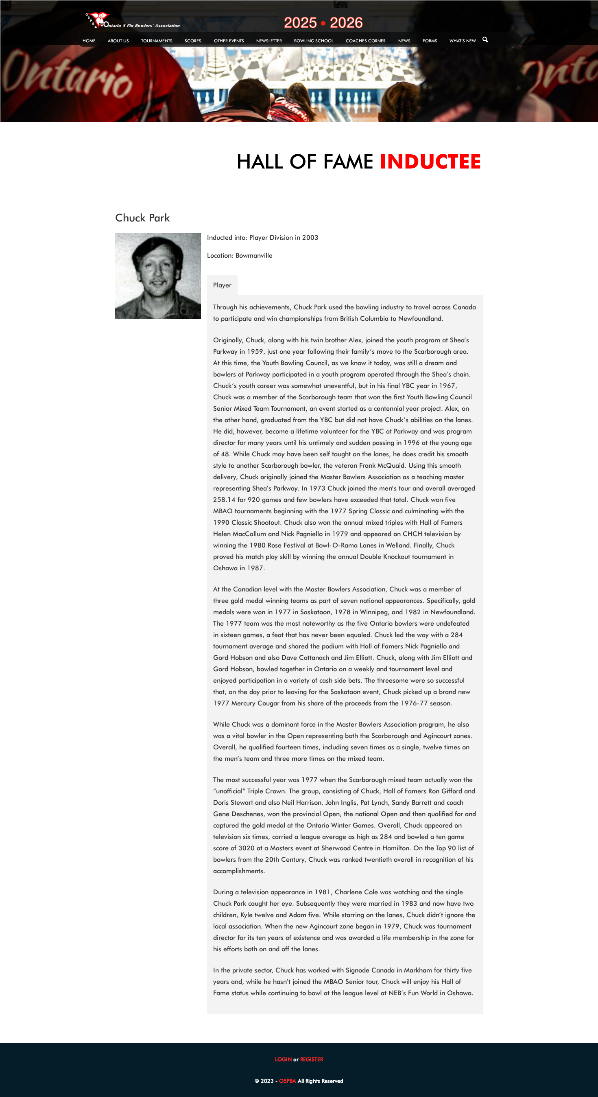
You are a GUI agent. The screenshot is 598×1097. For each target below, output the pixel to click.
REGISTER (311, 1059)
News (404, 40)
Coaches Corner (366, 40)
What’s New (463, 40)
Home (89, 40)
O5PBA (287, 1080)
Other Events (229, 40)
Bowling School (314, 40)
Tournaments (156, 40)
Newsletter (269, 40)
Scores (193, 40)
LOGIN (283, 1059)
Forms (430, 40)
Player (222, 285)
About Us (118, 40)
